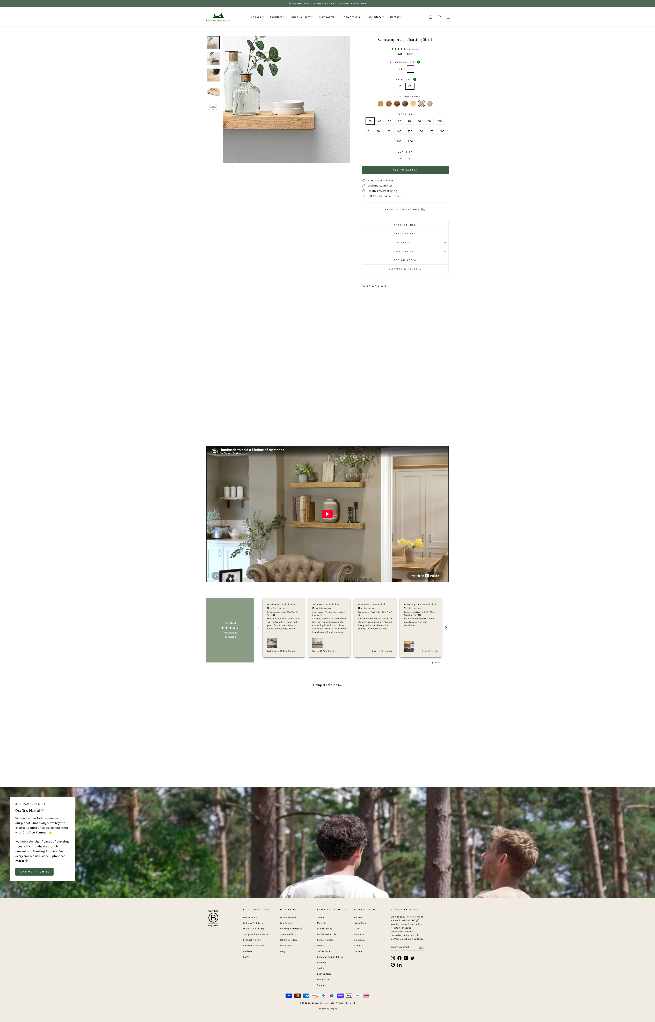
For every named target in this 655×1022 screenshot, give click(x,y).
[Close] (388, 462)
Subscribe (295, 547)
